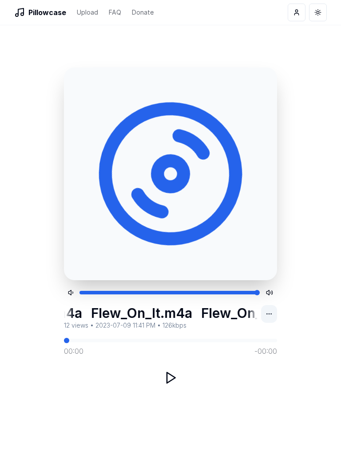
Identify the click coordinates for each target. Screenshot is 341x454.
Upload (87, 12)
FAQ (115, 12)
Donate (143, 12)
